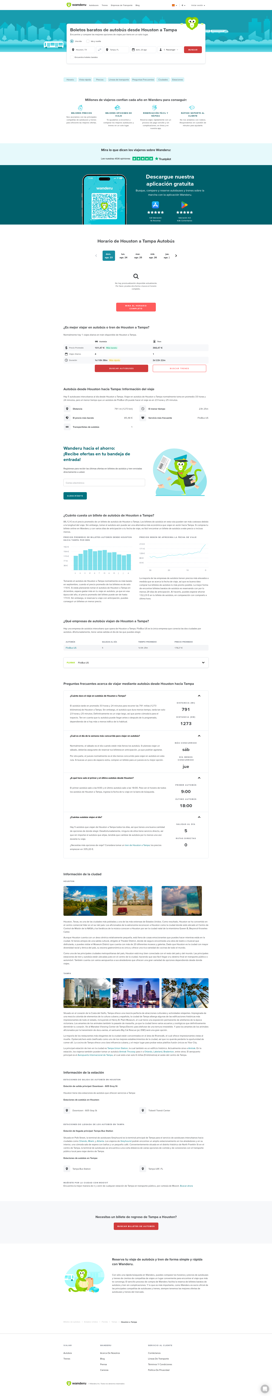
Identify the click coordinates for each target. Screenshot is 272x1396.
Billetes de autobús (71, 1322)
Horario (70, 79)
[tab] (78, 43)
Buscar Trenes (179, 368)
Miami (91, 1141)
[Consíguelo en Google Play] (184, 204)
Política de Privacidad (158, 1370)
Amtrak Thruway (127, 1051)
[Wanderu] (76, 5)
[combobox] (82, 49)
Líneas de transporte (119, 79)
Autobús (67, 1353)
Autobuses (94, 5)
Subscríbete (75, 496)
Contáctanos (154, 1353)
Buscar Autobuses (121, 368)
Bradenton (168, 1051)
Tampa (114, 1322)
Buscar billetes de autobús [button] (136, 1226)
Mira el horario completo (136, 307)
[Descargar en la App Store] (155, 204)
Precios (99, 79)
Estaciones (177, 79)
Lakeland (157, 1051)
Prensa (103, 1364)
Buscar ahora (186, 1185)
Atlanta (100, 1141)
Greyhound (125, 1141)
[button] (174, 5)
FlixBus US (71, 647)
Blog (138, 5)
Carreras (104, 1370)
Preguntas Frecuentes (143, 79)
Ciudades (163, 79)
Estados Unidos (91, 1322)
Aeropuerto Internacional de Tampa (95, 1055)
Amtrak (191, 1048)
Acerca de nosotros (110, 1353)
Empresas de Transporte (121, 5)
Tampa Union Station (117, 1048)
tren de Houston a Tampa (137, 845)
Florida (105, 1322)
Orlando (148, 1051)
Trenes (105, 5)
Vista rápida (85, 79)
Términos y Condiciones (160, 1364)
